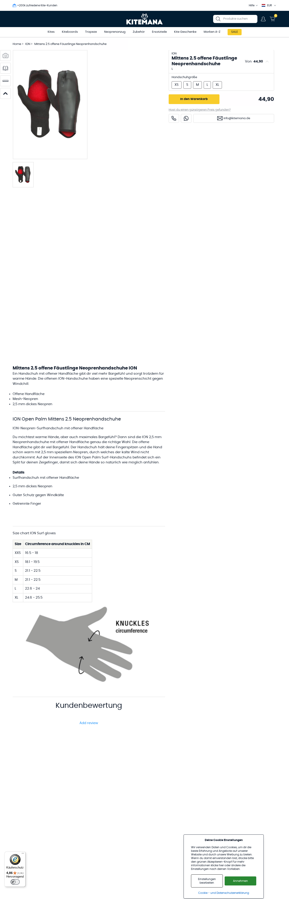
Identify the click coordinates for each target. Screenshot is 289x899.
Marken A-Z (212, 31)
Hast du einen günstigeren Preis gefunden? (200, 109)
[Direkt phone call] (174, 118)
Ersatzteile (159, 31)
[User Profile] (263, 19)
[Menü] (23, 854)
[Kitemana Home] (144, 19)
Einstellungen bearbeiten (207, 881)
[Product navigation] (5, 93)
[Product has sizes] (5, 80)
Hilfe (251, 5)
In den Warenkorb (194, 99)
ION (28, 44)
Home (17, 44)
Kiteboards (70, 31)
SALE (234, 31)
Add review (88, 723)
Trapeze (91, 31)
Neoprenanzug (115, 31)
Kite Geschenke (185, 31)
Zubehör (139, 31)
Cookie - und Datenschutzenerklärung (223, 893)
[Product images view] (5, 55)
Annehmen (240, 881)
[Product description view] (5, 68)
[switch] (15, 882)
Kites (51, 31)
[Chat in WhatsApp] (186, 118)
